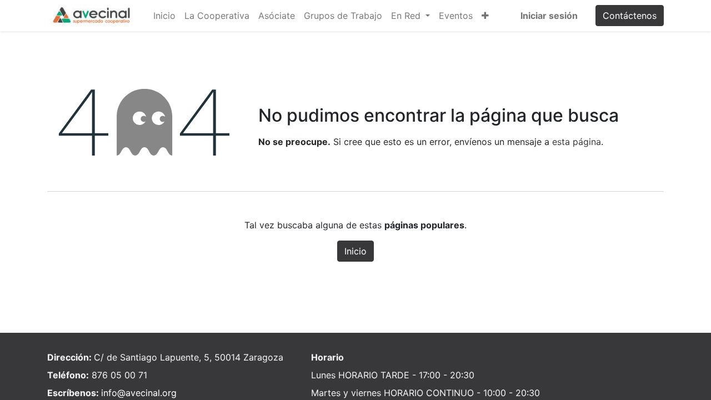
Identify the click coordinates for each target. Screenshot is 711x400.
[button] (485, 15)
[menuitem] (164, 15)
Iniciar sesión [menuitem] (549, 15)
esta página (576, 141)
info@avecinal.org (139, 392)
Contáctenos (630, 15)
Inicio (355, 251)
